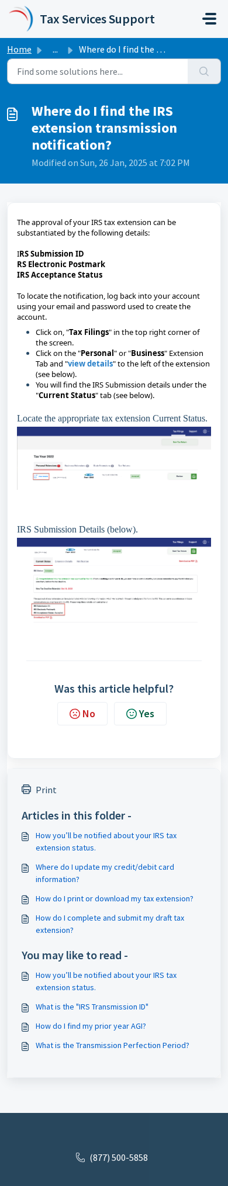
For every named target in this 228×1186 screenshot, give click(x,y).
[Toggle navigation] (209, 18)
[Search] (204, 71)
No (88, 713)
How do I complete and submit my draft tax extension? (110, 923)
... (55, 49)
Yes (146, 713)
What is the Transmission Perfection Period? (112, 1045)
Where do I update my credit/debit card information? (105, 873)
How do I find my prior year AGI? (91, 1026)
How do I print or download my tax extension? (115, 898)
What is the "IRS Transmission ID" (92, 1006)
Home (19, 49)
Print (46, 790)
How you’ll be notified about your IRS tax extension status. (106, 841)
